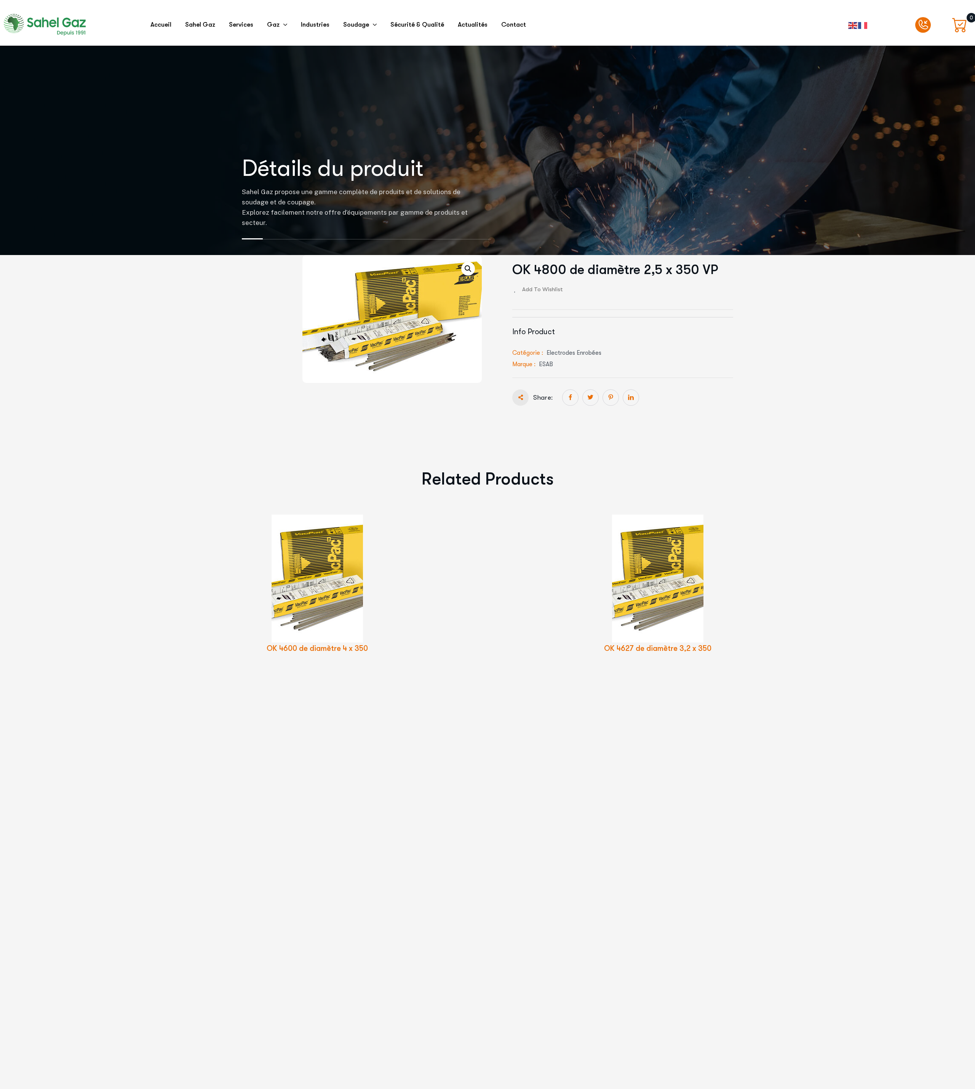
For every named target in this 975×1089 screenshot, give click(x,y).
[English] (853, 25)
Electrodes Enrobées (574, 352)
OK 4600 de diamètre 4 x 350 (317, 648)
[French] (863, 25)
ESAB (546, 364)
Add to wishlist (542, 289)
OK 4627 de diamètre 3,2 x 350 (657, 648)
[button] (468, 269)
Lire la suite (330, 592)
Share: (543, 397)
